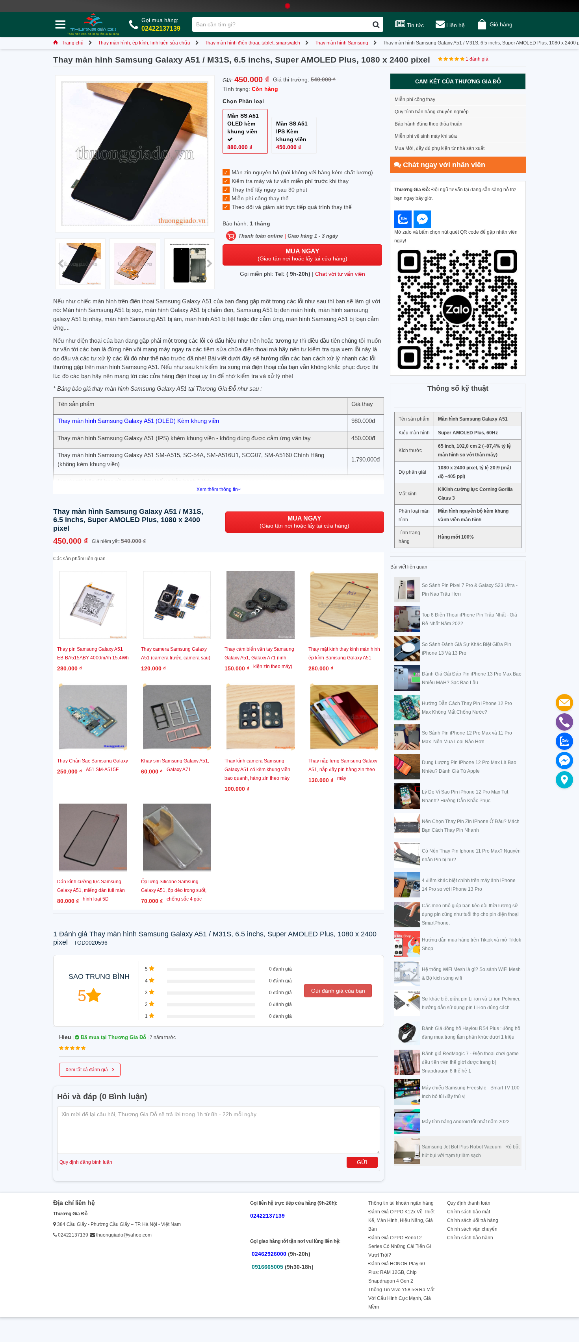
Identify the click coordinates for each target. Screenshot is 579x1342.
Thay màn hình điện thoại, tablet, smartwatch (252, 43)
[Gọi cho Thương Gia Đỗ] (564, 722)
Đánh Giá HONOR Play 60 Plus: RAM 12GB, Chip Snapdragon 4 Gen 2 (396, 1272)
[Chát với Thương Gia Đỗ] (403, 219)
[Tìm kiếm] (376, 24)
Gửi (362, 1162)
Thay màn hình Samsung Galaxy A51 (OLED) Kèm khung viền (138, 420)
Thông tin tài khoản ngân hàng (401, 1203)
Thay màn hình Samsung (341, 43)
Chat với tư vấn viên (340, 274)
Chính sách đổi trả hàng (472, 1220)
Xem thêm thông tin (217, 489)
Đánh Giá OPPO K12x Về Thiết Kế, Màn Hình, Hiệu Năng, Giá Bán (401, 1220)
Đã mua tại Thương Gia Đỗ (112, 1037)
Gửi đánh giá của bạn (338, 991)
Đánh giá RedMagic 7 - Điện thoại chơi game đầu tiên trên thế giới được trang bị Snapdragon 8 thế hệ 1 (470, 1062)
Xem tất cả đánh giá (89, 1069)
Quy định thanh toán (468, 1203)
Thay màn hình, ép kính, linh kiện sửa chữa (144, 43)
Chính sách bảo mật (468, 1212)
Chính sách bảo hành (470, 1237)
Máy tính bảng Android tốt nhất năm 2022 (466, 1121)
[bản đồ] (564, 779)
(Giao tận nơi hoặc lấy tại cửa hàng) (302, 255)
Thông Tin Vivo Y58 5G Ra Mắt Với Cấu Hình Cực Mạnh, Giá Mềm (401, 1298)
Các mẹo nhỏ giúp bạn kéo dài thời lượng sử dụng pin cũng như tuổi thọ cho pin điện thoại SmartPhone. (470, 914)
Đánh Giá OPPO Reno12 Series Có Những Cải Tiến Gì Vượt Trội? (399, 1246)
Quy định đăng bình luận (85, 1162)
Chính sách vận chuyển (472, 1229)
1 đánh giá (477, 59)
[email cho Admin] (564, 702)
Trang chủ (73, 43)
